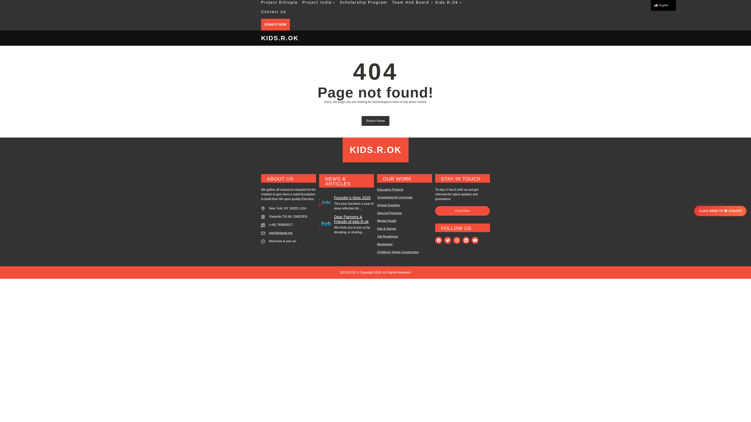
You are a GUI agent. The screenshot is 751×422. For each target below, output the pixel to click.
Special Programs (389, 213)
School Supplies (388, 205)
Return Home (375, 120)
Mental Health (386, 221)
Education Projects (390, 189)
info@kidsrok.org (280, 233)
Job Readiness (387, 236)
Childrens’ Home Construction (398, 252)
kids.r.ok (280, 38)
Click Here (462, 211)
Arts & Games (386, 228)
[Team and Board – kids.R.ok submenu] (460, 2)
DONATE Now (275, 24)
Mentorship (385, 244)
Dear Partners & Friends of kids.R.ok (351, 219)
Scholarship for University (395, 197)
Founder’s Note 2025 (352, 198)
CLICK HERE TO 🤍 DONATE (720, 211)
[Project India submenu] (334, 2)
